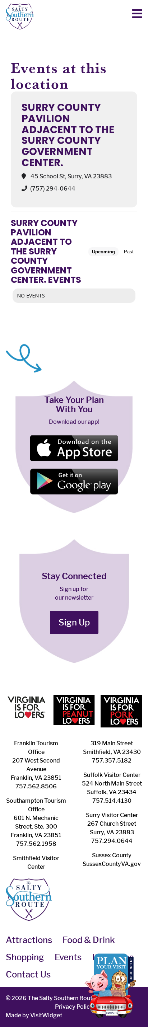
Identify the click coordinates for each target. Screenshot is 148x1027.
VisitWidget (46, 1015)
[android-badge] (74, 471)
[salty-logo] (20, 6)
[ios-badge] (74, 437)
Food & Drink (89, 940)
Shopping (25, 957)
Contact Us (28, 974)
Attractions (29, 940)
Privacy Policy (74, 1006)
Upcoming (103, 251)
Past (129, 251)
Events (68, 957)
